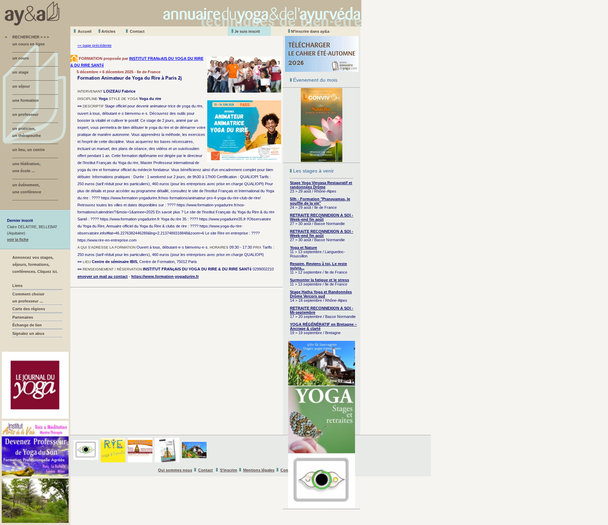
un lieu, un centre (28, 150)
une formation (25, 100)
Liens (17, 285)
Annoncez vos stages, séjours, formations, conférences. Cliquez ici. (35, 264)
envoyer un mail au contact (102, 276)
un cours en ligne (28, 44)
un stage (20, 72)
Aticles (108, 31)
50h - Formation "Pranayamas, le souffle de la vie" (320, 201)
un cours (20, 58)
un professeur (25, 114)
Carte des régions (28, 309)
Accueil (84, 31)
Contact (137, 31)
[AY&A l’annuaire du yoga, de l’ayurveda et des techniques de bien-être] (180, 24)
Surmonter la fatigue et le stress (319, 280)
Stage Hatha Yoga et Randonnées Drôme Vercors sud (321, 294)
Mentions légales (258, 470)
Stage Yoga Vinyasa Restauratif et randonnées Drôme (321, 185)
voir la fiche (17, 239)
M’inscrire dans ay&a (310, 31)
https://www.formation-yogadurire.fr (165, 276)
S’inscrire (228, 470)
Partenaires (22, 317)
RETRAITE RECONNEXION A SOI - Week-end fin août (321, 217)
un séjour (21, 86)
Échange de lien (27, 325)
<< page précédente (94, 45)
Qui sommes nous (175, 470)
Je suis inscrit (247, 31)
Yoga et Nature (303, 247)
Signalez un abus (28, 333)
